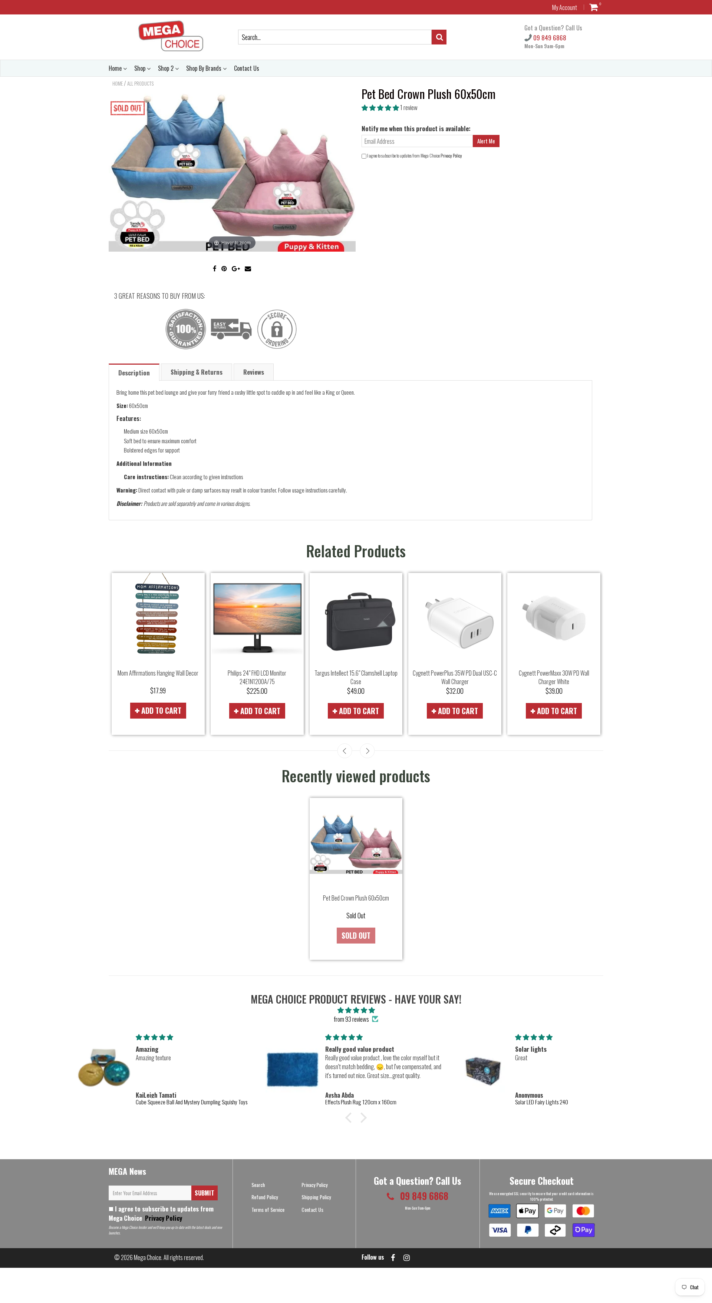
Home (116, 68)
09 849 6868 (549, 37)
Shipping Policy (316, 1197)
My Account (564, 7)
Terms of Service (267, 1209)
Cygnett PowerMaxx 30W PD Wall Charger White (554, 677)
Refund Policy (264, 1197)
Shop (140, 68)
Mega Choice (147, 1257)
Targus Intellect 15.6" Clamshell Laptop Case (356, 677)
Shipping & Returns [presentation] (196, 372)
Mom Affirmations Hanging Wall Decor (158, 673)
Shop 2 (166, 68)
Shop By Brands (204, 68)
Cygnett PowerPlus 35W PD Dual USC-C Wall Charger (455, 677)
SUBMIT (204, 1192)
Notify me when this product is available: (416, 128)
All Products (140, 83)
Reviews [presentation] (253, 372)
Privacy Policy (451, 155)
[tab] (134, 372)
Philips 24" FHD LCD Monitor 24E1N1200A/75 (257, 677)
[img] (356, 1009)
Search (258, 1184)
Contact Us (246, 68)
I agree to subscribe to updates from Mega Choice (161, 1213)
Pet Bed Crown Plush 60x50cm (356, 897)
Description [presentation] (134, 372)
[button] (381, 107)
